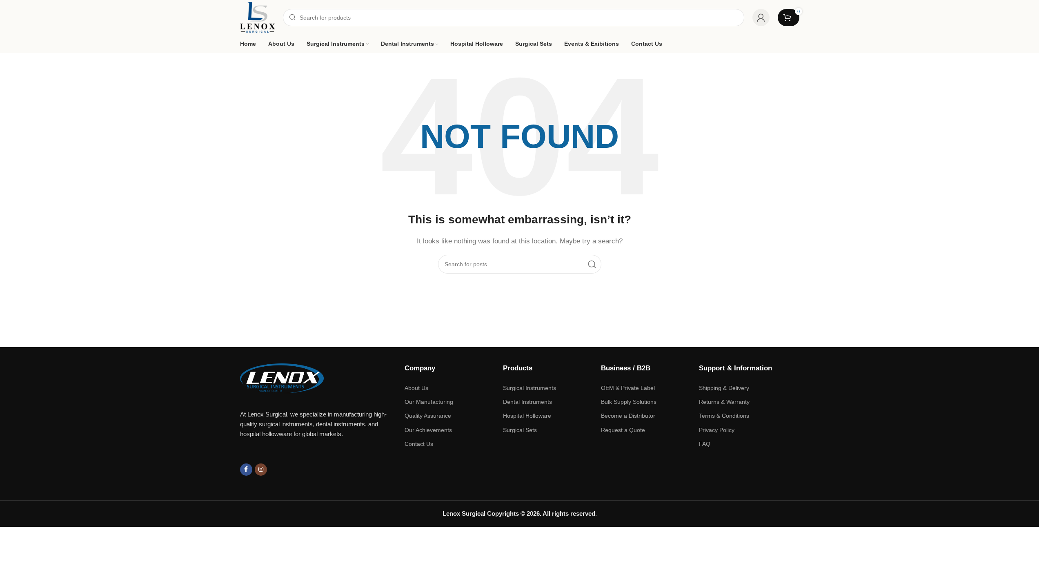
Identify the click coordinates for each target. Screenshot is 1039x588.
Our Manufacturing (429, 402)
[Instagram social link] (261, 469)
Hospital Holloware (527, 415)
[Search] (592, 264)
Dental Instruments (527, 402)
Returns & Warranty (724, 402)
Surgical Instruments (529, 388)
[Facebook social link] (246, 469)
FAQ (704, 444)
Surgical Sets (520, 430)
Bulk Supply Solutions (628, 402)
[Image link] (282, 377)
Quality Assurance (428, 415)
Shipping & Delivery (724, 388)
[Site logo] (257, 16)
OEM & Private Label (628, 388)
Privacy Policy (716, 430)
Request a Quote (623, 430)
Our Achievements (428, 430)
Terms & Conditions (724, 415)
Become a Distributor (628, 415)
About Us (416, 388)
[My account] (761, 17)
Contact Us (419, 444)
